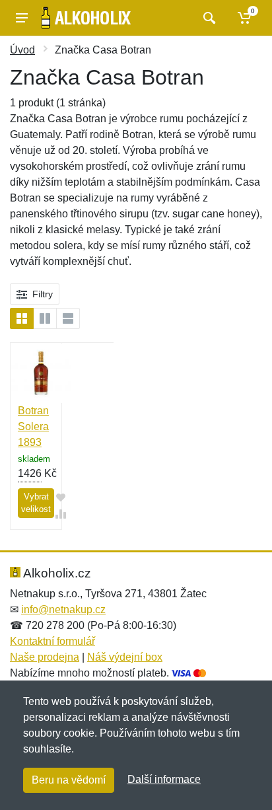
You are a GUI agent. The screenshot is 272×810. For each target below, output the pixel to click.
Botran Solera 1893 (33, 426)
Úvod (22, 49)
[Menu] (22, 18)
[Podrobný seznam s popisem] (68, 318)
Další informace (164, 779)
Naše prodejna (44, 657)
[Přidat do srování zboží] (60, 513)
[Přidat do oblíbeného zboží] (60, 497)
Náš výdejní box (124, 657)
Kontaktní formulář (52, 641)
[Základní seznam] (22, 318)
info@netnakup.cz (63, 609)
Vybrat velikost (36, 503)
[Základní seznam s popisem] (45, 318)
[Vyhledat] (207, 18)
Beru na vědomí (69, 780)
